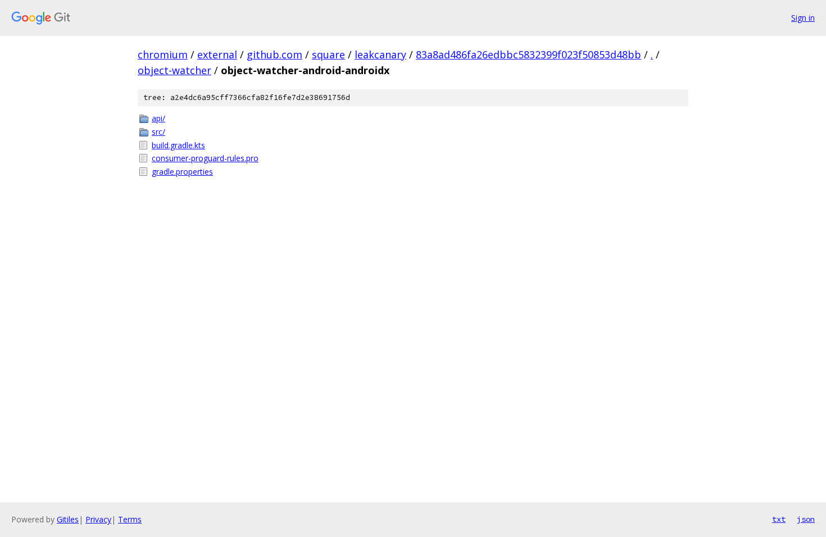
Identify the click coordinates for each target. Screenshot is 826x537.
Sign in (803, 17)
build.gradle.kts (178, 145)
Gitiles (68, 519)
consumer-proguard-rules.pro (205, 158)
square (328, 54)
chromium (163, 54)
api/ (158, 118)
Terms (130, 519)
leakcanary (380, 54)
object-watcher (174, 70)
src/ (158, 131)
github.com (274, 54)
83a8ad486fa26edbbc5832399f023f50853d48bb (528, 54)
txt (779, 519)
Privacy (98, 519)
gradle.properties (182, 171)
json (806, 519)
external (217, 54)
